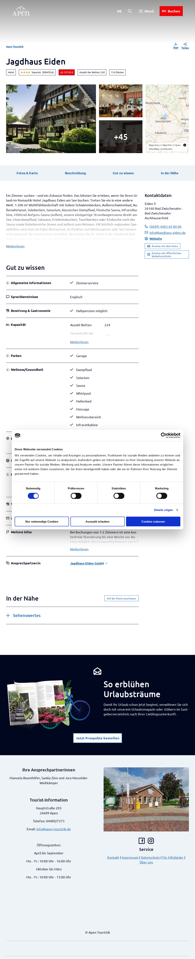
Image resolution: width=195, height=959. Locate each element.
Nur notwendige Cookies (41, 521)
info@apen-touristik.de (53, 829)
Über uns (146, 862)
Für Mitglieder (173, 857)
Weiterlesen (15, 246)
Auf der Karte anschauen (121, 598)
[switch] (76, 496)
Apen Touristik (15, 46)
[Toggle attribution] (184, 145)
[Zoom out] (150, 94)
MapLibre (154, 145)
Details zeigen (163, 510)
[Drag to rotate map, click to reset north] (150, 100)
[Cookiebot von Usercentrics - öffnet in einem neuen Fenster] (163, 435)
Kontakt (113, 857)
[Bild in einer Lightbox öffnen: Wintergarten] (120, 136)
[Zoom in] (150, 89)
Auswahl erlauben (97, 521)
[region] (167, 118)
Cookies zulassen (153, 521)
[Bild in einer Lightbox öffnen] (48, 704)
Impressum (130, 857)
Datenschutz (150, 857)
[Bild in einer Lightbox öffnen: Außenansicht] (51, 118)
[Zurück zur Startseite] (21, 11)
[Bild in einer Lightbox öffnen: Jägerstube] (120, 100)
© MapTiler (166, 145)
